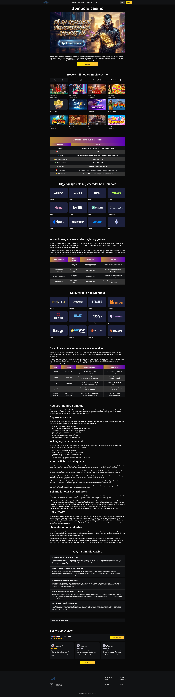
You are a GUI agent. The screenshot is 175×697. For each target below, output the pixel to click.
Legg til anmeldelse (117, 637)
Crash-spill (96, 79)
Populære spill (57, 79)
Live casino (77, 79)
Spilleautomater (115, 79)
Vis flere (87, 662)
